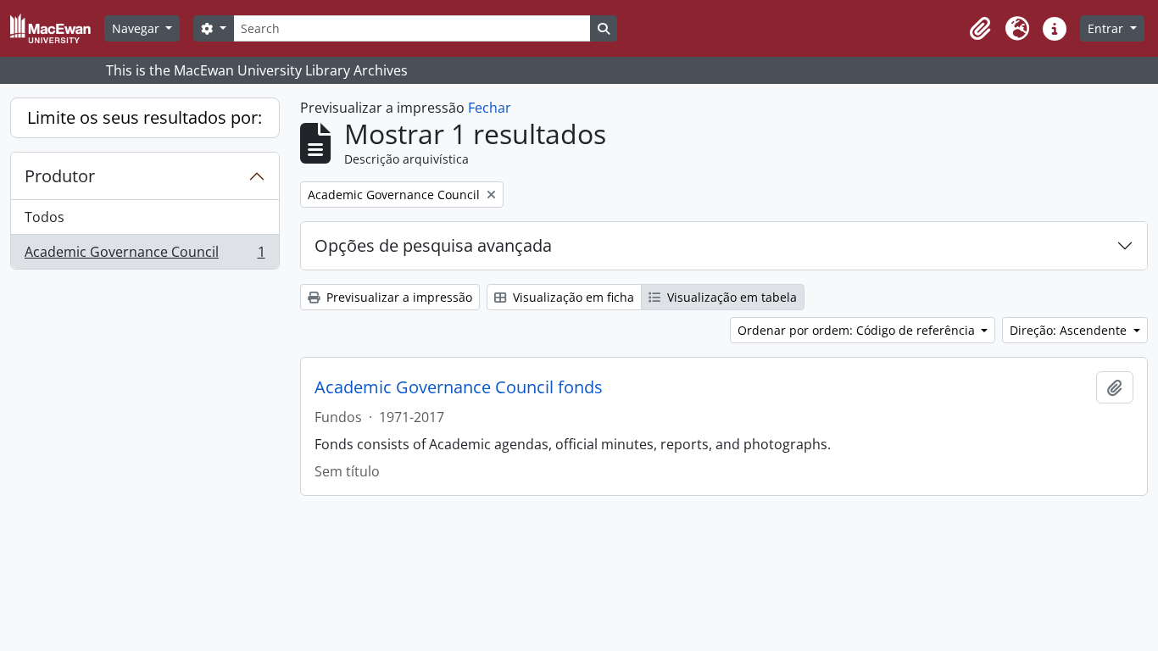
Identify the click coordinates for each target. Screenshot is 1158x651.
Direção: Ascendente (1070, 330)
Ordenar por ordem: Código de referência (858, 330)
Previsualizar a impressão (397, 297)
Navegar (137, 28)
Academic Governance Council (144, 255)
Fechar (489, 107)
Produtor (60, 175)
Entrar (1107, 28)
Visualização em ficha (571, 297)
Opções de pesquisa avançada (433, 245)
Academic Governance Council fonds (459, 387)
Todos (44, 217)
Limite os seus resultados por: (144, 117)
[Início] (57, 28)
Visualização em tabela (730, 297)
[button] (980, 28)
